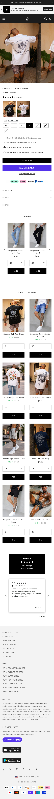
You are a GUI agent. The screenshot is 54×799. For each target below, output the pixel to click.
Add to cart (27, 160)
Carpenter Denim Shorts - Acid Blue (40, 335)
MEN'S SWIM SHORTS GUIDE (14, 688)
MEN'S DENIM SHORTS (12, 692)
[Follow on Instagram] (17, 769)
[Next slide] (48, 249)
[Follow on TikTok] (30, 769)
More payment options (27, 174)
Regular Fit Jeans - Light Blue (16, 252)
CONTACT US (8, 637)
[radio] (9, 109)
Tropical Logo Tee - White (13, 397)
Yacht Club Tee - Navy (40, 459)
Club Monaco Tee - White (41, 397)
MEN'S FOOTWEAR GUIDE (13, 680)
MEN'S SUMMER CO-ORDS (13, 672)
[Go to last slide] (5, 249)
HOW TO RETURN (9, 644)
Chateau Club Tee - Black (13, 334)
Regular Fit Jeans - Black (38, 252)
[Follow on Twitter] (10, 769)
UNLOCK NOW (48, 9)
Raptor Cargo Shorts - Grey (13, 459)
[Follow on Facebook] (4, 769)
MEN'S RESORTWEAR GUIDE (14, 668)
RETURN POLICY (9, 648)
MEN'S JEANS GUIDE (11, 676)
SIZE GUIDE (13, 121)
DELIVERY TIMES (9, 652)
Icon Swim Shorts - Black (40, 520)
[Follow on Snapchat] (36, 769)
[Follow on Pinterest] (23, 769)
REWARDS (7, 656)
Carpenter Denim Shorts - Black (13, 521)
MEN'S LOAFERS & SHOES (13, 684)
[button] (27, 97)
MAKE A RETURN (9, 641)
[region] (27, 595)
